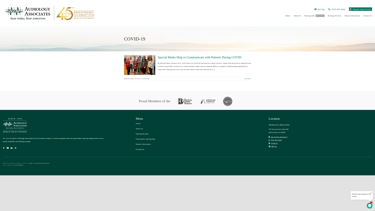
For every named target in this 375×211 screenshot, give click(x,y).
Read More (247, 78)
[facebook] (4, 148)
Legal (30, 163)
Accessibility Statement (41, 163)
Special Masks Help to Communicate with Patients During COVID (199, 57)
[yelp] (16, 148)
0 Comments (145, 78)
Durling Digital (18, 165)
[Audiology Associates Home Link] (49, 13)
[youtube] (8, 148)
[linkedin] (12, 148)
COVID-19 (137, 78)
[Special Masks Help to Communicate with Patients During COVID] (139, 65)
